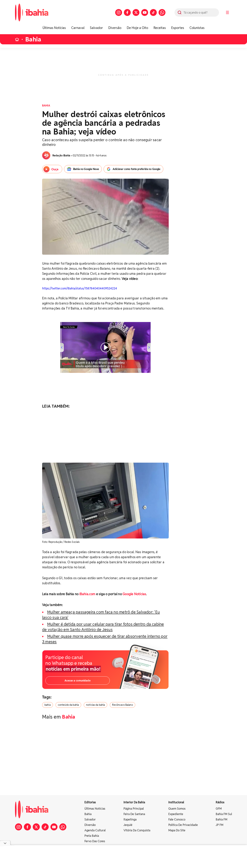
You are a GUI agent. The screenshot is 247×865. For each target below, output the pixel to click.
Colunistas (197, 28)
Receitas (160, 28)
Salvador (96, 28)
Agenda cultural (95, 830)
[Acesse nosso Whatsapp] (162, 12)
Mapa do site (176, 830)
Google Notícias (134, 594)
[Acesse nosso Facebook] (127, 12)
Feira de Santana (134, 814)
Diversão (114, 28)
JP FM (219, 825)
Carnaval (77, 28)
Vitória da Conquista (137, 830)
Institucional (176, 802)
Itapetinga (130, 819)
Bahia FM (221, 819)
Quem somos (177, 809)
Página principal (134, 809)
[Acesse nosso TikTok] (153, 12)
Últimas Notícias (54, 28)
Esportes (177, 28)
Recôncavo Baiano (122, 704)
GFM (219, 809)
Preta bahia (91, 836)
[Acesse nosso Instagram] (118, 12)
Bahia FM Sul (224, 814)
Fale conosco (176, 819)
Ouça (54, 169)
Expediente (175, 814)
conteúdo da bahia (68, 704)
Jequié (128, 825)
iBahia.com (87, 594)
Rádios (220, 802)
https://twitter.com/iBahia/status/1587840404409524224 (79, 288)
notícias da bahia (95, 704)
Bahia (33, 39)
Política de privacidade (183, 825)
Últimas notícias (94, 809)
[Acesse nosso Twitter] (136, 12)
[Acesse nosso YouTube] (144, 12)
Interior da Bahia (134, 802)
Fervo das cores (94, 841)
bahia (47, 704)
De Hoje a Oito (137, 28)
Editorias (90, 802)
